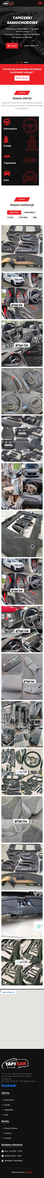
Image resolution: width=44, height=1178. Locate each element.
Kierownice (9, 1100)
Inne (6, 1115)
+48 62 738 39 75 (30, 46)
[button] (18, 62)
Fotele (7, 1105)
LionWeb (29, 1172)
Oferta (13, 46)
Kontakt (7, 1138)
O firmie (7, 1133)
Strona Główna (10, 1128)
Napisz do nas (22, 78)
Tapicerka (8, 1110)
